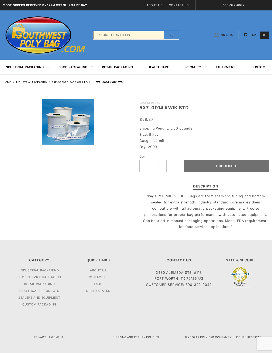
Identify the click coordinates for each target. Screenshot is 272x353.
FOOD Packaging (73, 67)
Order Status (98, 290)
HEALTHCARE (158, 67)
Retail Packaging (39, 284)
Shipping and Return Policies (136, 337)
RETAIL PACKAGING (117, 67)
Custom (258, 67)
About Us (154, 5)
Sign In (226, 35)
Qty (142, 156)
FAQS (98, 284)
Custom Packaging (39, 304)
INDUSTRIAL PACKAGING (24, 67)
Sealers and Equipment (39, 297)
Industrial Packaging (39, 270)
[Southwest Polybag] (45, 35)
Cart (256, 35)
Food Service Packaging (39, 277)
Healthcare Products (39, 290)
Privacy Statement (49, 337)
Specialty (192, 67)
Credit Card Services (240, 284)
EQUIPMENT (225, 67)
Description (205, 186)
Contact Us (178, 5)
